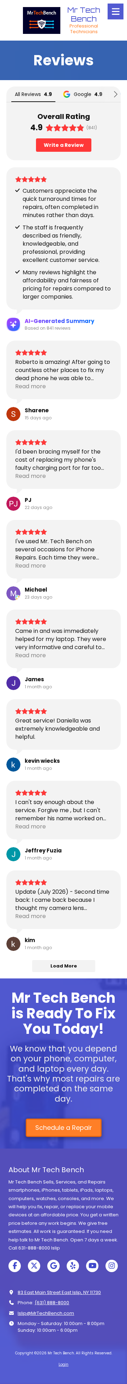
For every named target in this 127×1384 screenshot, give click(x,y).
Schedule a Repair (63, 1127)
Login (63, 1364)
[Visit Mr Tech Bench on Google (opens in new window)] (53, 1266)
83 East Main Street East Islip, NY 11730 (59, 1292)
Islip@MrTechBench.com (46, 1313)
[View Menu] (115, 11)
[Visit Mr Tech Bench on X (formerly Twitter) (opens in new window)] (34, 1266)
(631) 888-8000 (52, 1302)
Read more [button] (30, 386)
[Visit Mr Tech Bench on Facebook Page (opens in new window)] (14, 1266)
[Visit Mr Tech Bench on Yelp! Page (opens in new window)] (73, 1266)
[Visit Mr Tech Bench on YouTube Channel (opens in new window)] (92, 1266)
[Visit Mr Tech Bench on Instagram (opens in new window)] (111, 1266)
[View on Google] (13, 414)
